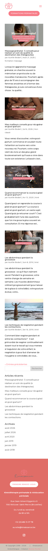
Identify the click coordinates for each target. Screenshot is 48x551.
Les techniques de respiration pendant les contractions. (24, 326)
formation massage (13, 61)
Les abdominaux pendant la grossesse (19, 259)
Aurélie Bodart (14, 57)
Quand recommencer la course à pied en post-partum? (23, 194)
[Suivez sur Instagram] (24, 535)
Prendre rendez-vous (24, 484)
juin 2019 (9, 441)
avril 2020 (10, 437)
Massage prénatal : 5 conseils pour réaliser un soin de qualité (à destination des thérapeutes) (22, 53)
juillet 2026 (10, 432)
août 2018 (10, 450)
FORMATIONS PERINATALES (24, 13)
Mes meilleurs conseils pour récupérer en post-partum (24, 125)
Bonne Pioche (34, 549)
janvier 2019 (10, 445)
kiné (37, 197)
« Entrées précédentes (16, 364)
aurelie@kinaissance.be (24, 527)
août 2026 (10, 428)
